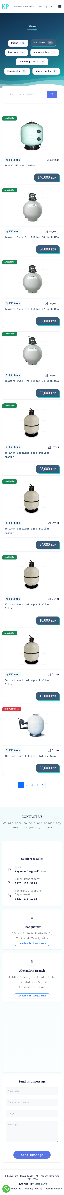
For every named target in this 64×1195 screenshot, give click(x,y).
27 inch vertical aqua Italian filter (27, 606)
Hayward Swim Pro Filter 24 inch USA (32, 380)
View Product (34, 135)
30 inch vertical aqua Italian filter (27, 530)
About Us (16, 1188)
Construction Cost (23, 6)
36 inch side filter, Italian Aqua (30, 756)
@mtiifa (41, 1183)
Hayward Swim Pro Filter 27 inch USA (32, 309)
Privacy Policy (33, 1188)
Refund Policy (54, 1188)
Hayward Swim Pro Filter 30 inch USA (32, 237)
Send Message (32, 1155)
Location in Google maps (32, 943)
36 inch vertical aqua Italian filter (27, 454)
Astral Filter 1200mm (20, 165)
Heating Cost (46, 6)
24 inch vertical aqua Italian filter (27, 682)
